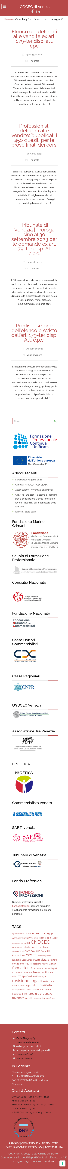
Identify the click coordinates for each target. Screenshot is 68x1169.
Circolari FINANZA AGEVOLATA (31, 484)
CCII (28, 943)
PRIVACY (14, 1143)
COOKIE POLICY (30, 1143)
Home (8, 19)
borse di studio (48, 937)
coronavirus (32, 951)
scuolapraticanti (18, 990)
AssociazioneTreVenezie (25, 938)
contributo (43, 947)
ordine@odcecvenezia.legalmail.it (33, 1050)
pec (43, 972)
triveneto (18, 998)
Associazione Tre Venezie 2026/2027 (34, 489)
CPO (29, 955)
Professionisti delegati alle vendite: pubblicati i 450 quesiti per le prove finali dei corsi (34, 135)
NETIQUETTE (50, 1143)
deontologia (43, 956)
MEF (26, 972)
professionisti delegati (35, 976)
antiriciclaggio (45, 933)
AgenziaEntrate (18, 934)
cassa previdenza (19, 943)
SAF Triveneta (42, 985)
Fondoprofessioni (21, 906)
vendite (29, 998)
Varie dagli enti (34, 355)
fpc (13, 972)
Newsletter (17, 1084)
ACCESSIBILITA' (54, 1147)
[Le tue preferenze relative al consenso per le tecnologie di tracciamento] (62, 1163)
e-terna (50, 1161)
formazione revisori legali (44, 968)
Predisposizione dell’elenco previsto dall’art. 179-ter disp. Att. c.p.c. (34, 333)
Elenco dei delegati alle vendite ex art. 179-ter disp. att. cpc (34, 39)
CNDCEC (40, 942)
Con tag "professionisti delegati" (39, 19)
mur (31, 972)
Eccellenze (27, 960)
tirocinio (34, 993)
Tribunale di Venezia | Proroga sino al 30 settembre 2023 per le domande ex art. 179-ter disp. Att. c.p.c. (34, 239)
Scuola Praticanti (32, 990)
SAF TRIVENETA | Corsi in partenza (30, 1080)
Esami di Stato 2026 (25, 511)
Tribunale (34, 61)
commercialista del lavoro (24, 947)
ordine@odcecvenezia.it (28, 1046)
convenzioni (18, 951)
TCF (26, 994)
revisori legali (24, 985)
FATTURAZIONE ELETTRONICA (24, 1147)
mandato (19, 973)
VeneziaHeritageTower (45, 998)
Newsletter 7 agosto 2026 (28, 479)
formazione (22, 967)
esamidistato (41, 959)
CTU (35, 955)
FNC (27, 963)
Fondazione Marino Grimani (43, 964)
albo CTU (30, 933)
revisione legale (27, 980)
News (36, 972)
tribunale (46, 993)
